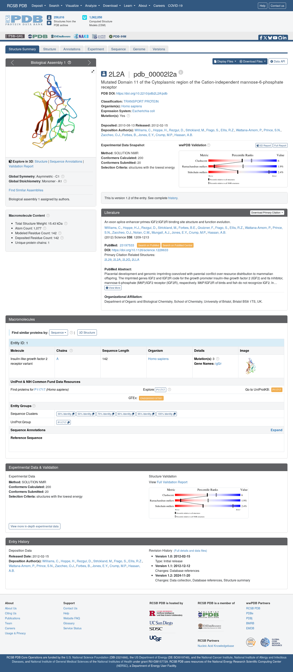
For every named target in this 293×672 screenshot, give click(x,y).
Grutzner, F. (206, 227)
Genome (139, 49)
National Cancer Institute (217, 657)
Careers (159, 5)
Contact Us (70, 608)
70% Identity (104, 413)
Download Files (252, 61)
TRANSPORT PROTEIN (141, 101)
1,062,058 (95, 17)
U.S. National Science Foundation (87, 657)
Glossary (69, 623)
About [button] (143, 5)
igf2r (218, 363)
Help (262, 6)
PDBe (249, 613)
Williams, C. (143, 130)
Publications (12, 618)
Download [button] (110, 5)
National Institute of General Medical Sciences (60, 661)
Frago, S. (212, 130)
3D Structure (87, 332)
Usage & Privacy (15, 633)
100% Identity (165, 413)
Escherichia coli (143, 111)
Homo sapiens (131, 106)
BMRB (250, 623)
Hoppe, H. (160, 130)
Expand (276, 430)
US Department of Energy (151, 657)
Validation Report (21, 166)
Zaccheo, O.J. (111, 134)
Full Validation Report (172, 482)
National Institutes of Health (114, 661)
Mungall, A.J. (161, 232)
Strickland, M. (195, 130)
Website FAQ (71, 618)
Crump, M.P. (164, 134)
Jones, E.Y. (146, 134)
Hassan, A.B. (183, 134)
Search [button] (54, 5)
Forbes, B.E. (187, 227)
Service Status (72, 628)
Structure (49, 49)
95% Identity (144, 413)
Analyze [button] (91, 5)
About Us (11, 608)
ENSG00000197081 (151, 398)
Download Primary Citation (266, 212)
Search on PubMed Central (177, 245)
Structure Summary (22, 49)
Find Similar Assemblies (26, 190)
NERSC (122, 666)
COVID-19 (175, 5)
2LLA (135, 259)
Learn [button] (128, 5)
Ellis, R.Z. (227, 130)
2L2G (126, 259)
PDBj (249, 618)
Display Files (225, 61)
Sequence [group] (57, 332)
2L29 (108, 259)
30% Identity (64, 413)
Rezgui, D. (176, 130)
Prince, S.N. (272, 130)
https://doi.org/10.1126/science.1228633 (140, 250)
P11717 (39, 389)
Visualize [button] (73, 5)
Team (8, 623)
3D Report (265, 145)
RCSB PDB (17, 5)
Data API (279, 61)
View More (114, 287)
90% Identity (124, 413)
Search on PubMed (148, 245)
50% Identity (84, 413)
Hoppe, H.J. (131, 227)
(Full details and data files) (190, 550)
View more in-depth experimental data (35, 526)
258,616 (59, 17)
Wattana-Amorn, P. (249, 130)
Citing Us (10, 613)
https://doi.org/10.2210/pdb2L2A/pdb (141, 93)
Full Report (280, 145)
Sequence (118, 49)
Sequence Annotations (66, 161)
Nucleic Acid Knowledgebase (216, 646)
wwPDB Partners (258, 603)
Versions (159, 49)
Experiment (96, 49)
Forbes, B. (129, 134)
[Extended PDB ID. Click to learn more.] (180, 71)
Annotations (71, 49)
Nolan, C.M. (141, 232)
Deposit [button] (37, 5)
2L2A (117, 259)
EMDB (250, 628)
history (172, 198)
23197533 (127, 245)
